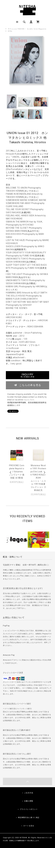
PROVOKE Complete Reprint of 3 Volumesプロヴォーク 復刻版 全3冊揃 (16, 471)
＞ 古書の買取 (27, 801)
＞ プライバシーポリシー (27, 809)
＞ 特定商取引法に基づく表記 (27, 817)
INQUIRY (27, 375)
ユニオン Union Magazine (36, 29)
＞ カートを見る (27, 826)
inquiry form (28, 400)
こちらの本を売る (30, 385)
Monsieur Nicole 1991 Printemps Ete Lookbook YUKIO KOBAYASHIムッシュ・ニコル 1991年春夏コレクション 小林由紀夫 (38, 477)
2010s (10, 31)
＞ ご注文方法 (27, 793)
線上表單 (16, 405)
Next (44, 472)
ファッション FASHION (16, 29)
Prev (11, 472)
